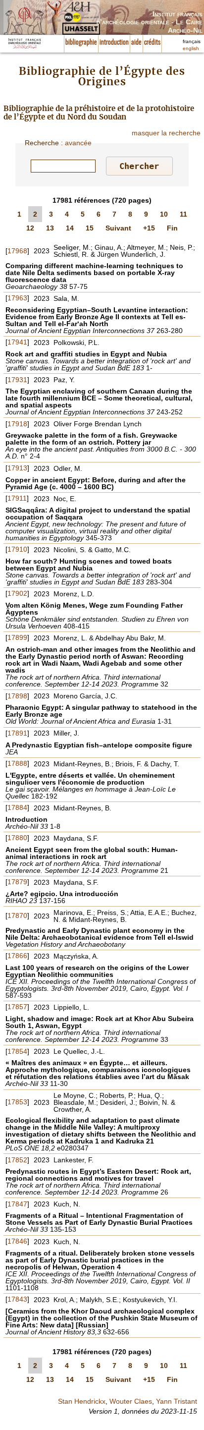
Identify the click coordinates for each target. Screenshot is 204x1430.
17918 (17, 424)
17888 (17, 763)
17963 (17, 298)
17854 (17, 1051)
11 (183, 214)
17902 (17, 593)
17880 (17, 838)
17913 (17, 468)
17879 (17, 882)
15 (90, 228)
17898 (17, 696)
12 (30, 228)
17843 (17, 1299)
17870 (17, 915)
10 (164, 214)
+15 (149, 228)
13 (50, 228)
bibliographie (81, 42)
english (191, 48)
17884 (17, 807)
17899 (17, 637)
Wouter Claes (130, 1401)
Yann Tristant (176, 1401)
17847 (17, 1204)
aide (136, 42)
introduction (114, 42)
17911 (17, 498)
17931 (17, 380)
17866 (17, 956)
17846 (17, 1241)
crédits (152, 42)
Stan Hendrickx (81, 1401)
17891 (17, 733)
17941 (17, 342)
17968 (17, 251)
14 (70, 228)
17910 (17, 549)
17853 (17, 1102)
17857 (17, 1007)
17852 (17, 1160)
